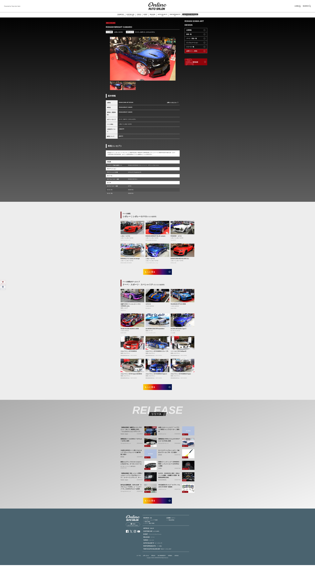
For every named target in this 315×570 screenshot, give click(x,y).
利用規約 (170, 555)
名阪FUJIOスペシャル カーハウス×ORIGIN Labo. (131, 305)
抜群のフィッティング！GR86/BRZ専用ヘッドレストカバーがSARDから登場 (168, 464)
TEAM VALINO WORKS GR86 (130, 328)
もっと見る (150, 272)
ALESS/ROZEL (162, 479)
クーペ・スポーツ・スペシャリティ (145, 32)
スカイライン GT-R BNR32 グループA (157, 351)
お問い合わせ (146, 555)
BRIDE (122, 457)
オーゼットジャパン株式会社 (128, 466)
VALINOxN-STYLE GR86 (178, 304)
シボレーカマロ (118, 32)
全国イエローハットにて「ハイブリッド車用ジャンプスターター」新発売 (168, 429)
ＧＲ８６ (148, 304)
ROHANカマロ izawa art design (130, 258)
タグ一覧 (139, 555)
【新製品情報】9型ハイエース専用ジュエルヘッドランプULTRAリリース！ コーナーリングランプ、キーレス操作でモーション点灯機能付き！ (131, 475)
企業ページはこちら (172, 102)
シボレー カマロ (125, 236)
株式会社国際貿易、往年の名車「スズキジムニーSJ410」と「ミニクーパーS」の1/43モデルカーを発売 (131, 487)
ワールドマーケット (126, 443)
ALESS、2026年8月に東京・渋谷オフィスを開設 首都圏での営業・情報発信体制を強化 (169, 475)
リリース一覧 (190, 47)
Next (173, 59)
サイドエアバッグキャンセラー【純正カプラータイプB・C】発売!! (168, 451)
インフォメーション (192, 42)
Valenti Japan (124, 434)
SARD (160, 468)
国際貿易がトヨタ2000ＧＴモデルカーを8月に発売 (131, 440)
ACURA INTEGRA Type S (178, 328)
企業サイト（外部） (192, 51)
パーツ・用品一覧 (191, 38)
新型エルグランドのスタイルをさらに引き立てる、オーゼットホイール (131, 463)
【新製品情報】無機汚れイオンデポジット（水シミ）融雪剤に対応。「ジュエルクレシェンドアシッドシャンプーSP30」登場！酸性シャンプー (131, 429)
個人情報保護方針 (162, 555)
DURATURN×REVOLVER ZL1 (180, 258)
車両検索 (195, 62)
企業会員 (176, 555)
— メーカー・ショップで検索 (150, 520)
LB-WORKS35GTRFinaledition (155, 328)
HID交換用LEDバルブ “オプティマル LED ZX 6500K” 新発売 (169, 486)
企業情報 (189, 30)
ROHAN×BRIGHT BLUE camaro (155, 236)
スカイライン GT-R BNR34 (129, 351)
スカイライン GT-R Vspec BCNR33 (131, 374)
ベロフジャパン (162, 434)
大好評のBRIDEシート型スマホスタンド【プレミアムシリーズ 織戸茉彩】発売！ (131, 452)
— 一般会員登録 (170, 520)
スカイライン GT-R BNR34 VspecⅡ (156, 374)
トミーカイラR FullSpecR (178, 351)
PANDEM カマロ (176, 236)
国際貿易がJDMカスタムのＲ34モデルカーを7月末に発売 (169, 440)
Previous (113, 59)
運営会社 (153, 555)
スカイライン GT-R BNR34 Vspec (181, 374)
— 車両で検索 (146, 521)
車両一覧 (189, 34)
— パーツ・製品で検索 (148, 523)
